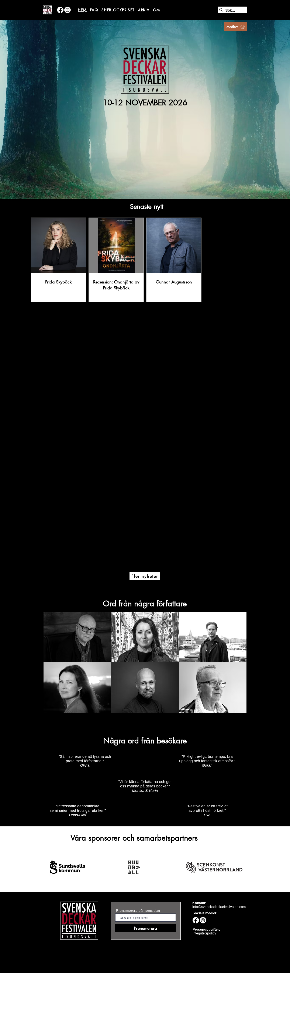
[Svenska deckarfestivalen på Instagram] (67, 10)
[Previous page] (123, 571)
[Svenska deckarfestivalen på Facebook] (60, 10)
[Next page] (167, 571)
